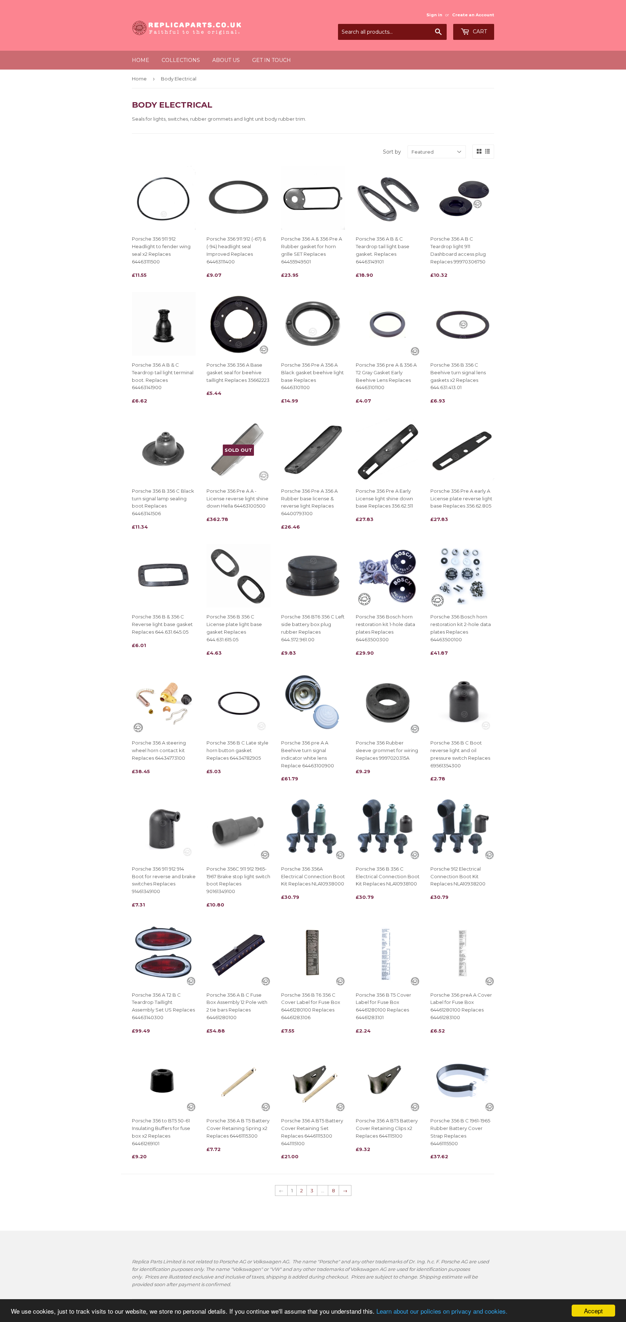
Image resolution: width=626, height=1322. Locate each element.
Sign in (434, 14)
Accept (593, 1310)
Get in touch (271, 60)
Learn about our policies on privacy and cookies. (442, 1310)
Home (140, 60)
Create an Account (473, 14)
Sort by (392, 152)
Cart (479, 31)
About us (226, 60)
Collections (181, 60)
